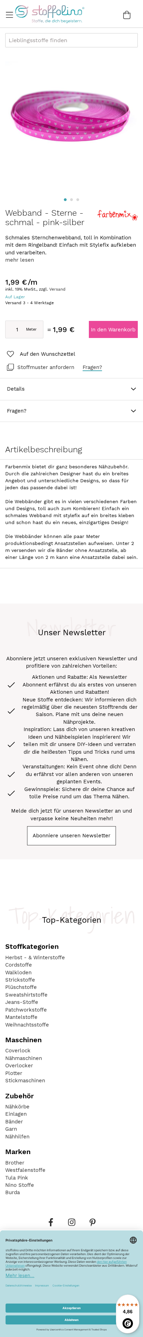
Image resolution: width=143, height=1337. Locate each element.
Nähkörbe (17, 1107)
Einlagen (16, 1114)
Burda (12, 1192)
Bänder (14, 1122)
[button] (65, 199)
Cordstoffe (18, 965)
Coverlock (18, 1050)
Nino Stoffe (19, 1185)
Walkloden (18, 972)
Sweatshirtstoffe (26, 995)
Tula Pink (16, 1178)
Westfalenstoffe (25, 1170)
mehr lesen (19, 260)
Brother (14, 1163)
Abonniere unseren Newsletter (71, 835)
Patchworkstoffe (26, 1010)
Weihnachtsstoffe (27, 1025)
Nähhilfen (17, 1137)
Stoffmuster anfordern (45, 367)
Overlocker (19, 1065)
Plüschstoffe (21, 987)
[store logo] (49, 14)
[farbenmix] (117, 219)
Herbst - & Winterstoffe (35, 957)
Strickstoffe (20, 980)
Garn (11, 1129)
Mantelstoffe (21, 1017)
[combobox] (71, 40)
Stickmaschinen (25, 1080)
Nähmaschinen (23, 1058)
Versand (57, 289)
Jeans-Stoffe (21, 1002)
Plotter (13, 1073)
